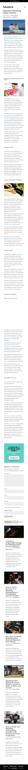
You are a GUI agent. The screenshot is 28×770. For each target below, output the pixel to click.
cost (20, 209)
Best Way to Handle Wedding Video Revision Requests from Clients (14, 639)
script (11, 100)
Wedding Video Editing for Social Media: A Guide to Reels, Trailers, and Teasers (13, 684)
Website (6, 501)
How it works (13, 766)
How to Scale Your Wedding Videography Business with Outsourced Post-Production (13, 731)
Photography (14, 15)
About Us (5, 766)
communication (19, 254)
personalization (8, 115)
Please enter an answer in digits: (12, 507)
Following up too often (9, 423)
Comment (7, 473)
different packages (10, 224)
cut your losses (12, 388)
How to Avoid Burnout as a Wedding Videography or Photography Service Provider (12, 591)
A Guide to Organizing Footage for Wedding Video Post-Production (13, 543)
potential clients (8, 169)
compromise (7, 346)
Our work (20, 766)
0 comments (14, 17)
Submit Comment (8, 516)
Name (6, 489)
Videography (6, 17)
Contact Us (14, 458)
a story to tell (16, 99)
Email (6, 495)
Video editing (16, 547)
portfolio (16, 160)
